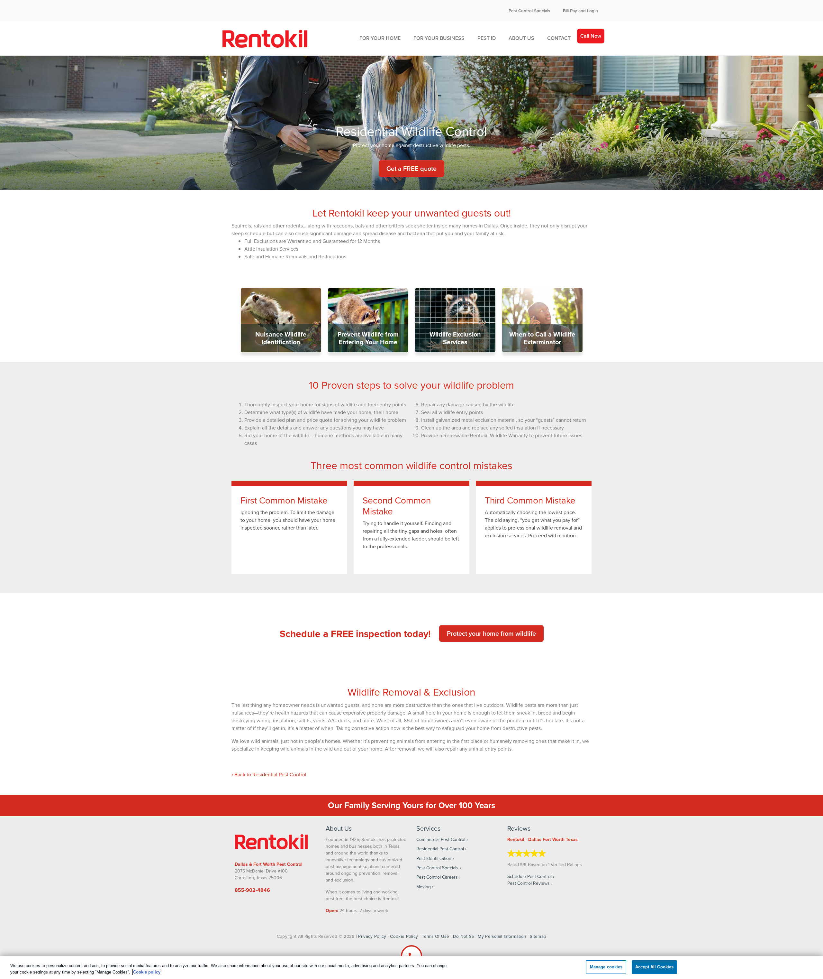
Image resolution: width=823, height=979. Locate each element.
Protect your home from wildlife (491, 633)
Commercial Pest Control (440, 839)
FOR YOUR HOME (380, 38)
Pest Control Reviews (528, 883)
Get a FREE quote (411, 168)
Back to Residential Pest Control (270, 774)
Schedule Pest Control (529, 876)
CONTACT (559, 38)
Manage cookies (606, 967)
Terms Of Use (435, 936)
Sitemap (538, 936)
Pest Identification (433, 858)
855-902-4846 (252, 890)
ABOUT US (521, 38)
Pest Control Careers (437, 877)
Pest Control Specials (529, 10)
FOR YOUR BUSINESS (439, 38)
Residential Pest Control (440, 848)
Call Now (590, 36)
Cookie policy (146, 972)
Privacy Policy (372, 936)
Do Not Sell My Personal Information (489, 936)
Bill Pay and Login (580, 10)
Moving (423, 886)
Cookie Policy (404, 936)
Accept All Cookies (654, 967)
